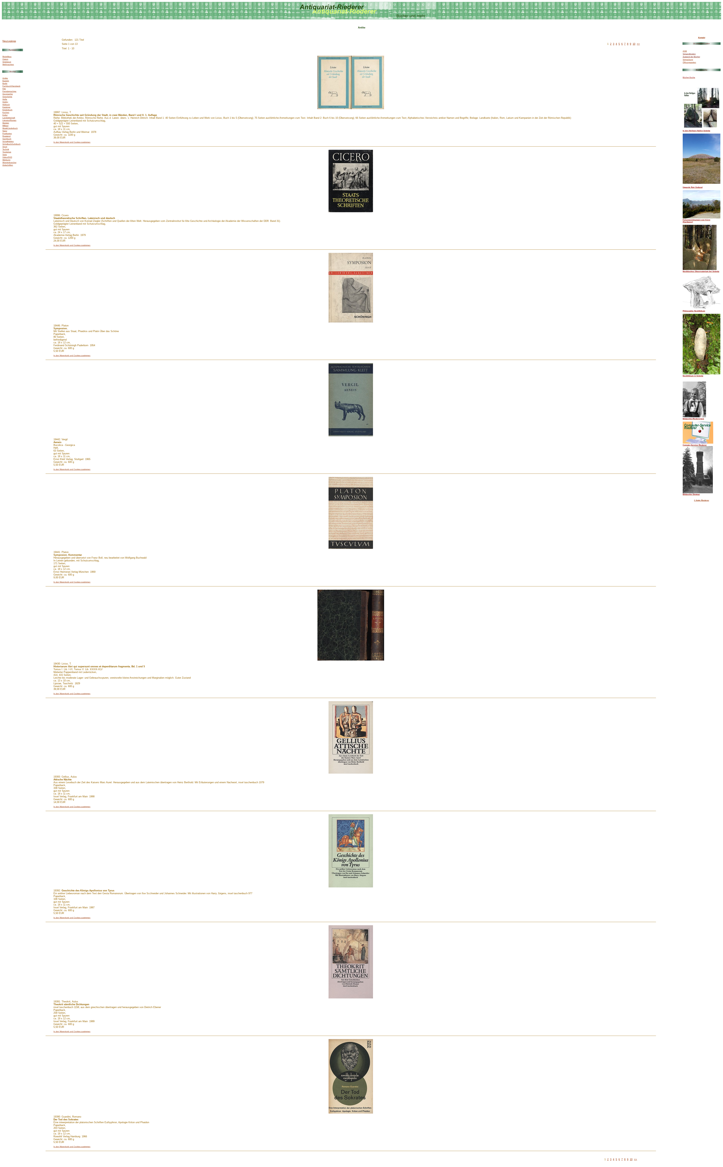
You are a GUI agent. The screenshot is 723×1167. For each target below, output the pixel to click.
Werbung (6, 160)
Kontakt (701, 37)
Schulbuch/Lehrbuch (11, 144)
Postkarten (7, 133)
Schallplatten (8, 141)
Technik (5, 149)
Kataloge (6, 107)
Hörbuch (6, 104)
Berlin (4, 83)
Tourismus (6, 152)
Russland (6, 136)
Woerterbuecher (9, 162)
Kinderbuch (7, 110)
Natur (4, 131)
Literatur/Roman (9, 120)
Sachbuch (6, 139)
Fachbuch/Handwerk (11, 86)
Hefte (4, 99)
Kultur (5, 115)
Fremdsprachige (9, 91)
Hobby (5, 102)
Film (4, 89)
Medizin (5, 123)
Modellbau (6, 56)
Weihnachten (8, 64)
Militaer (5, 126)
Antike (5, 78)
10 (634, 44)
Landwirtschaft (8, 118)
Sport (4, 147)
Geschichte (7, 97)
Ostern (5, 59)
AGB (685, 51)
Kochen (5, 112)
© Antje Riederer (701, 500)
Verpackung (688, 60)
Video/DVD (7, 157)
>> (638, 44)
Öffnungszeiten (689, 62)
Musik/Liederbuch (10, 128)
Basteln (5, 81)
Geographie (7, 94)
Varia (4, 155)
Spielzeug (6, 62)
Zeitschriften (7, 165)
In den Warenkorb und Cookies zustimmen (71, 142)
